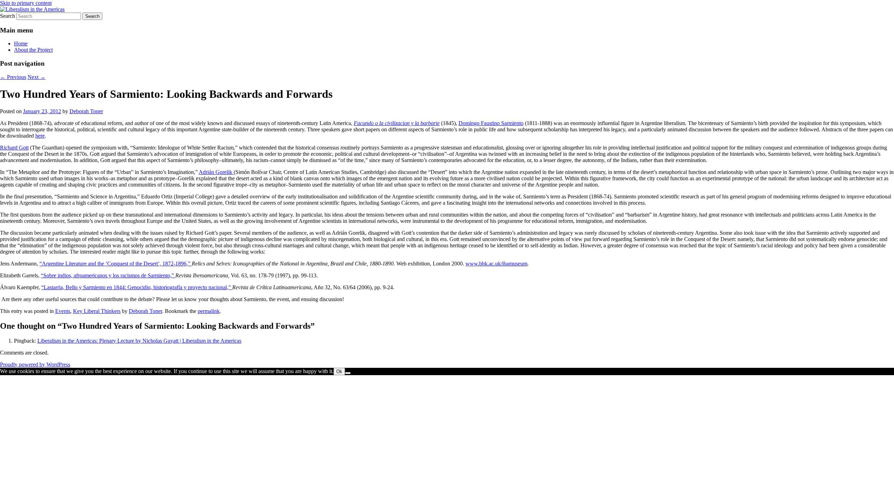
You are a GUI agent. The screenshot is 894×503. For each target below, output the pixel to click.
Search (7, 16)
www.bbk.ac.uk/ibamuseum (496, 264)
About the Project (33, 50)
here (40, 136)
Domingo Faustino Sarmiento (491, 123)
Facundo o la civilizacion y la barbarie (397, 123)
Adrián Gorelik (216, 172)
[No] (348, 373)
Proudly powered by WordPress (35, 364)
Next (36, 77)
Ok (339, 371)
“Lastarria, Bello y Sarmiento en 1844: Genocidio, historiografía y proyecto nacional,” (136, 287)
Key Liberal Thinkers (96, 311)
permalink (209, 311)
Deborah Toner (86, 111)
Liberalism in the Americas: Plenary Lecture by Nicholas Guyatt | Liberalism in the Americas (139, 341)
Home (21, 43)
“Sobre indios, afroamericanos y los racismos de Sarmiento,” (108, 275)
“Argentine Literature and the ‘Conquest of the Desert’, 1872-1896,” (115, 264)
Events (62, 311)
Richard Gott (14, 148)
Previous (13, 77)
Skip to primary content (26, 3)
